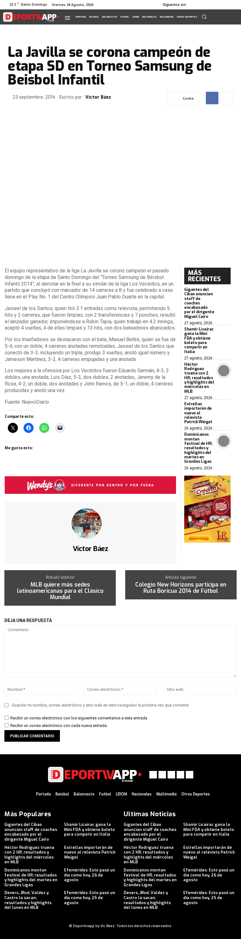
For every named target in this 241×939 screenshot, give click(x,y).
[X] (214, 4)
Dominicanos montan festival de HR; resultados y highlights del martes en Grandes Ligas (198, 448)
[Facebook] (197, 4)
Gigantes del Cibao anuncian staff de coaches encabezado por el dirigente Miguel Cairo (199, 303)
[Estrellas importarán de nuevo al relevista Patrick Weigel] (224, 410)
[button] (204, 16)
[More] (226, 98)
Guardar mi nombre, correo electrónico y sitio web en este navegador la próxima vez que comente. (101, 705)
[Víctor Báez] (90, 523)
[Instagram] (205, 4)
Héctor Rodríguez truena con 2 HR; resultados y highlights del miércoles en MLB (199, 378)
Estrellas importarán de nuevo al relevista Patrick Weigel (198, 412)
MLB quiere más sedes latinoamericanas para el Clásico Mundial (60, 591)
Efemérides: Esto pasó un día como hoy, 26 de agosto (89, 874)
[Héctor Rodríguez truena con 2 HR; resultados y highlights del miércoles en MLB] (224, 371)
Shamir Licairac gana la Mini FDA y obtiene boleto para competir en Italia (199, 340)
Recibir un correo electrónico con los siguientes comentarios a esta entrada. (79, 718)
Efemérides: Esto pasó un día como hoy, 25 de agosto (89, 897)
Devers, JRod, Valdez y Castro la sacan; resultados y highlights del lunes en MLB (27, 900)
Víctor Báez (98, 97)
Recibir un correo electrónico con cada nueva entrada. (59, 725)
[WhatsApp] (223, 4)
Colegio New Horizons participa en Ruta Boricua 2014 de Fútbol (180, 588)
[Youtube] (232, 4)
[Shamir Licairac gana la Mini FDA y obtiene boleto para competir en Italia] (224, 335)
